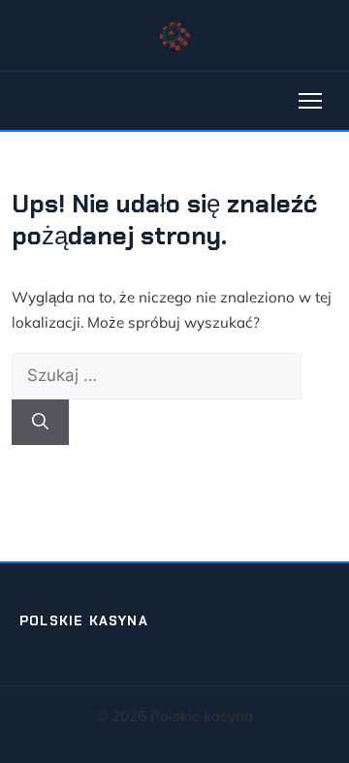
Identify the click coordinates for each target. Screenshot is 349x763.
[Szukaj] (40, 422)
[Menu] (310, 100)
